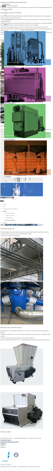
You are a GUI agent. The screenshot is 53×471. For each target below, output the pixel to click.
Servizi (4, 206)
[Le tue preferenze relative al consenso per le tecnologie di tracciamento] (51, 469)
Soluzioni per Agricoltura (10, 220)
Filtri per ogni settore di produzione (10, 208)
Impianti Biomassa (8, 217)
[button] (9, 66)
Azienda (4, 204)
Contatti (4, 222)
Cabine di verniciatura (9, 215)
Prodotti (4, 211)
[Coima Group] (6, 4)
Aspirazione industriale (9, 213)
